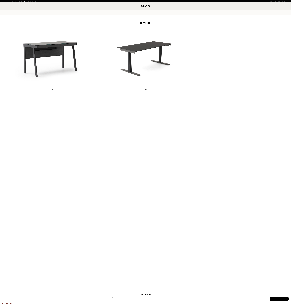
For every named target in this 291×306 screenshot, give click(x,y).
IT (17, 1)
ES (15, 1)
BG (33, 1)
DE (11, 1)
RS (21, 1)
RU (19, 1)
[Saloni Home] (145, 6)
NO (24, 1)
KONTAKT (282, 6)
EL (35, 1)
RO (31, 1)
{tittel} (3, 303)
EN (8, 1)
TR (6, 1)
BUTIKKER (278, 1)
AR (28, 1)
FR (13, 1)
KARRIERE (272, 1)
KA (26, 1)
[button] (288, 294)
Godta (279, 299)
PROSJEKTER (37, 6)
